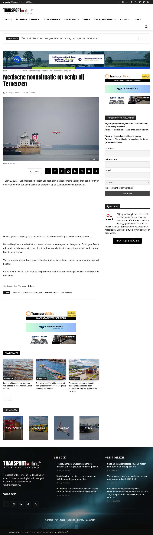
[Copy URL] (96, 171)
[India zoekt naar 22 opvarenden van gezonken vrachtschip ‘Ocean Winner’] (18, 369)
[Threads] (148, 2)
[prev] (140, 38)
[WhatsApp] (68, 171)
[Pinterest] (62, 171)
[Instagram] (123, 2)
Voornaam (110, 148)
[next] (145, 38)
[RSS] (131, 2)
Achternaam (111, 159)
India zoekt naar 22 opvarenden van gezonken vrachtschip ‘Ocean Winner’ (17, 386)
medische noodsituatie (32, 292)
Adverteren (60, 519)
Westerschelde (51, 292)
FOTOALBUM (11, 410)
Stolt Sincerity (66, 292)
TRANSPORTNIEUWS (18, 70)
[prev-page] (5, 399)
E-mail (108, 170)
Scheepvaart (34, 70)
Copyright (90, 519)
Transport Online (26, 286)
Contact (49, 519)
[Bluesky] (139, 2)
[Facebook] (119, 2)
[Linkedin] (127, 2)
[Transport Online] (20, 11)
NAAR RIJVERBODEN (127, 240)
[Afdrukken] (89, 171)
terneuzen (16, 292)
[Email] (82, 171)
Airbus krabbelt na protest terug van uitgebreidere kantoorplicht (54, 38)
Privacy (80, 519)
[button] (146, 26)
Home (6, 70)
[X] (135, 2)
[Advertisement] (51, 211)
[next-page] (10, 399)
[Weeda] (13, 428)
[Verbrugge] (38, 428)
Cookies (71, 519)
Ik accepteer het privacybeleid (119, 187)
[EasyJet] (64, 428)
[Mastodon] (144, 2)
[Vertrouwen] (89, 428)
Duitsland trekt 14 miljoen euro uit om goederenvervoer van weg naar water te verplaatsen (51, 386)
